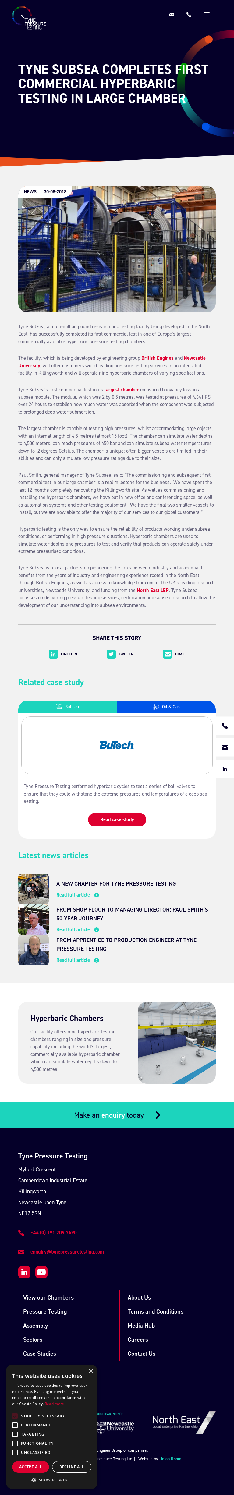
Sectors (32, 1339)
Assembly (35, 1325)
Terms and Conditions (155, 1311)
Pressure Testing (45, 1311)
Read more (54, 1403)
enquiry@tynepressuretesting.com (67, 1252)
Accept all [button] (30, 1466)
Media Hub (141, 1325)
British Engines (157, 358)
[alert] (52, 1427)
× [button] (90, 1371)
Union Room (170, 1459)
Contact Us (141, 1354)
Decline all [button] (71, 1466)
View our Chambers (48, 1297)
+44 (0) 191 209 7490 (53, 1232)
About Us (139, 1297)
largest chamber (122, 390)
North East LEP (153, 590)
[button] (51, 1480)
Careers (138, 1339)
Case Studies (39, 1354)
